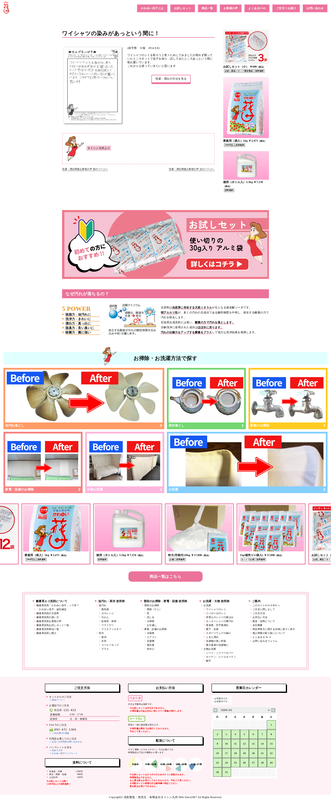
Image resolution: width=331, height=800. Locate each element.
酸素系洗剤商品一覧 (48, 629)
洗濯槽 (150, 641)
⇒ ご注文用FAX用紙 (59, 733)
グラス (105, 649)
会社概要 (258, 625)
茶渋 (101, 633)
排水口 (150, 649)
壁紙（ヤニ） (154, 609)
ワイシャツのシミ (216, 609)
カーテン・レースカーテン (221, 657)
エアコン (152, 637)
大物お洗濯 (95, 489)
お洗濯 (173, 489)
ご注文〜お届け (286, 8)
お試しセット (182, 8)
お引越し (152, 625)
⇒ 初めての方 (56, 750)
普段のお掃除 (259, 425)
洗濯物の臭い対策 (216, 641)
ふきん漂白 (212, 637)
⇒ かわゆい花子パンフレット (63, 753)
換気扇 (105, 609)
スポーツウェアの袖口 (218, 633)
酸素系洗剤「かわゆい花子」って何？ (58, 605)
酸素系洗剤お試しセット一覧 (53, 625)
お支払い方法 (260, 617)
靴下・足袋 (212, 629)
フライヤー (107, 625)
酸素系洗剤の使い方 (48, 617)
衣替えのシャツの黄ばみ (220, 617)
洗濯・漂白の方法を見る (171, 78)
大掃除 (150, 621)
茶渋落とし (177, 425)
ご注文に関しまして (264, 609)
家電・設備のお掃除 (19, 489)
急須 (103, 637)
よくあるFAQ (257, 8)
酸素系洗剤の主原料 (48, 613)
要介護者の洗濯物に (217, 645)
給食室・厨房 (108, 621)
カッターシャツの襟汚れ (220, 621)
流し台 (150, 617)
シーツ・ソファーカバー (220, 653)
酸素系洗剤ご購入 (47, 633)
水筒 (103, 641)
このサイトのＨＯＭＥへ (266, 605)
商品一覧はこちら (165, 576)
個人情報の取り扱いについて (269, 633)
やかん (105, 617)
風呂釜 (150, 645)
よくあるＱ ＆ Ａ (262, 637)
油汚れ (102, 605)
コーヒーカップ (110, 645)
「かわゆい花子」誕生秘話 (52, 609)
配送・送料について (264, 621)
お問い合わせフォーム (265, 641)
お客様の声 (231, 8)
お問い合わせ (315, 8)
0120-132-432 (65, 710)
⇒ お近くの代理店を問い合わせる (65, 742)
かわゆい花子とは (152, 8)
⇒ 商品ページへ (57, 700)
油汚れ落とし (14, 425)
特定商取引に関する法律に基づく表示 (274, 629)
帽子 (208, 661)
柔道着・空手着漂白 (217, 625)
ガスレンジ (107, 613)
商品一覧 (207, 8)
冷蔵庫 (150, 633)
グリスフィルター (111, 629)
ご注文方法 (259, 613)
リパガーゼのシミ (216, 613)
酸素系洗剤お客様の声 (49, 621)
